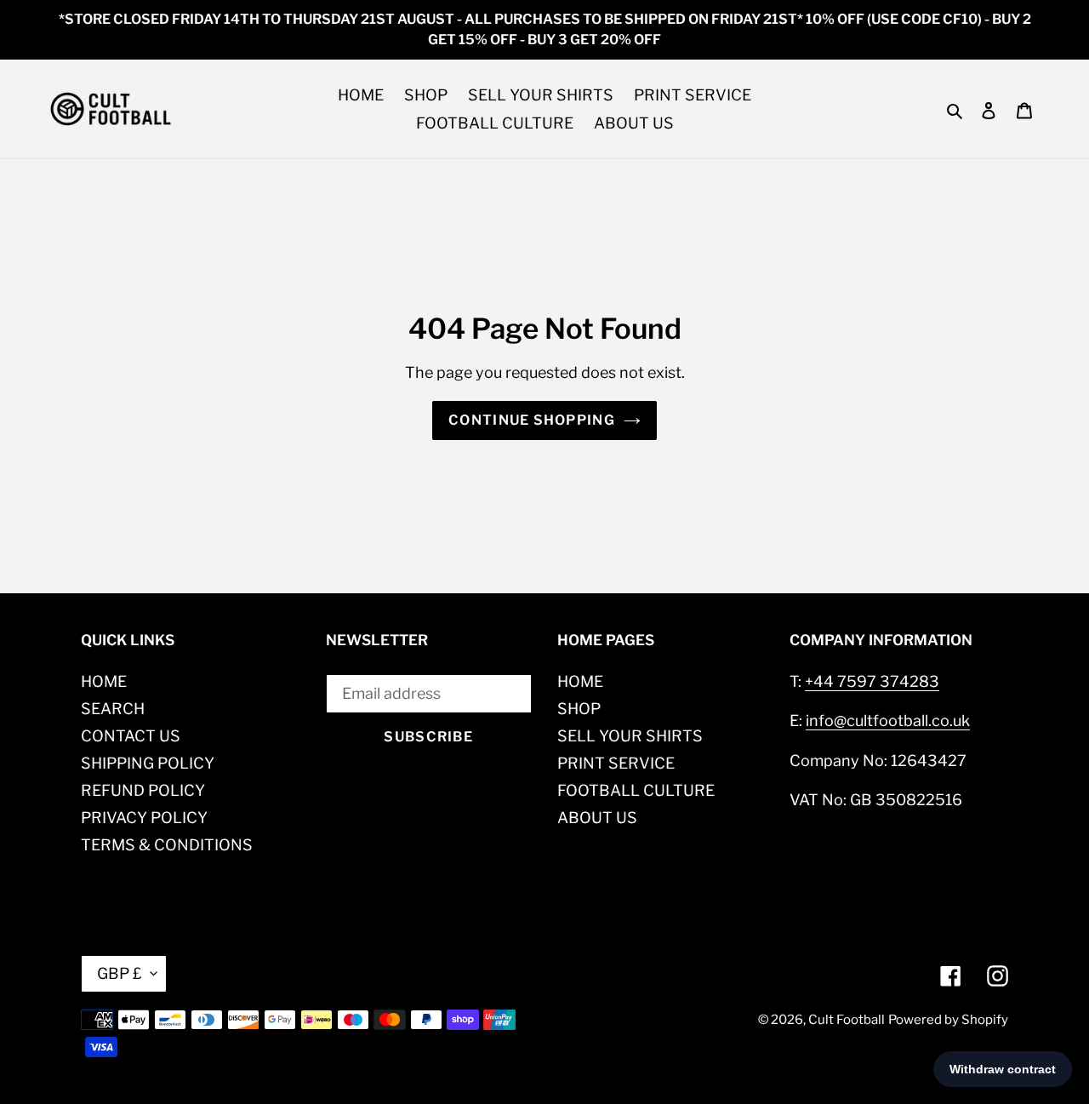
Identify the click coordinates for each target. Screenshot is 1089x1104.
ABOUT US (597, 818)
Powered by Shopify (948, 1019)
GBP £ (119, 973)
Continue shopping (531, 420)
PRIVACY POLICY (144, 818)
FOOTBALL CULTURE (636, 790)
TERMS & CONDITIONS (167, 845)
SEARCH (113, 709)
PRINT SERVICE (616, 763)
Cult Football (846, 1019)
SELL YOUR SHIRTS (630, 736)
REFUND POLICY (143, 790)
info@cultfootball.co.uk (888, 720)
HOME (104, 681)
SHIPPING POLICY (147, 763)
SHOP (579, 709)
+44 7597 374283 (872, 681)
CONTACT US (130, 736)
